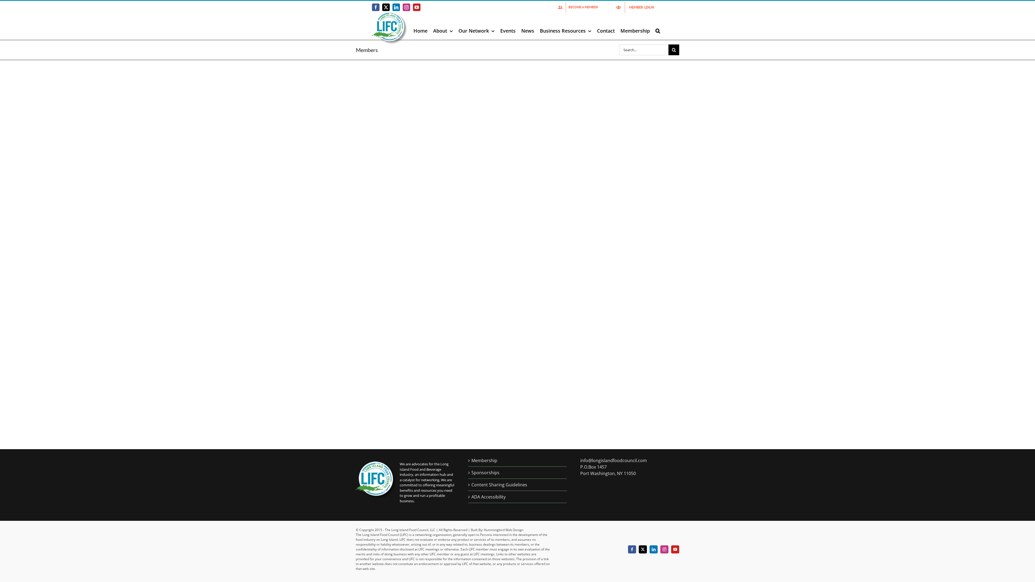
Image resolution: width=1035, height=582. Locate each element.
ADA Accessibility (488, 497)
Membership (484, 460)
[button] (658, 30)
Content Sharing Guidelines (499, 485)
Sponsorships (485, 473)
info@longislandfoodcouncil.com (613, 460)
